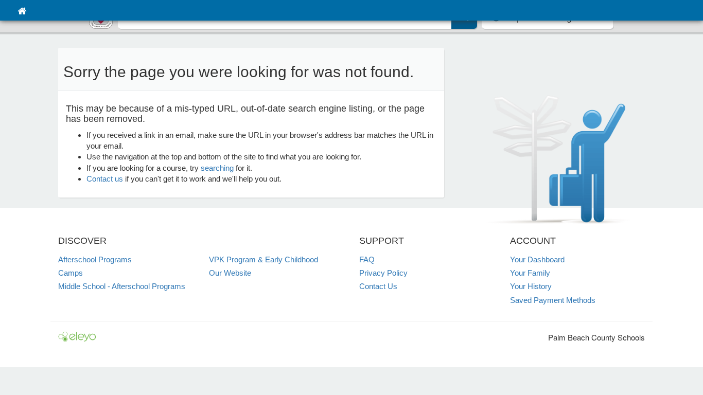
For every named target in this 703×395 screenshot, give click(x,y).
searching (217, 168)
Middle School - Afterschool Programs (121, 286)
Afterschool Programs (95, 259)
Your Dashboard (537, 259)
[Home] (21, 10)
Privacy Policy (383, 272)
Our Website (230, 272)
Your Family (530, 272)
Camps (70, 272)
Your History (531, 286)
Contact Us (378, 286)
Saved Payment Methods (552, 300)
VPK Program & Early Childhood (263, 259)
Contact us (104, 178)
